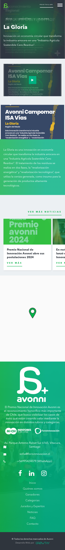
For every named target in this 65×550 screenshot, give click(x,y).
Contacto (32, 524)
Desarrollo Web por (24, 543)
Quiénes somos (32, 489)
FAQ (32, 518)
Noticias (32, 512)
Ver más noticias (45, 212)
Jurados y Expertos (32, 506)
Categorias (32, 500)
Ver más (14, 263)
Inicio (9, 19)
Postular (46, 4)
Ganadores (25, 19)
